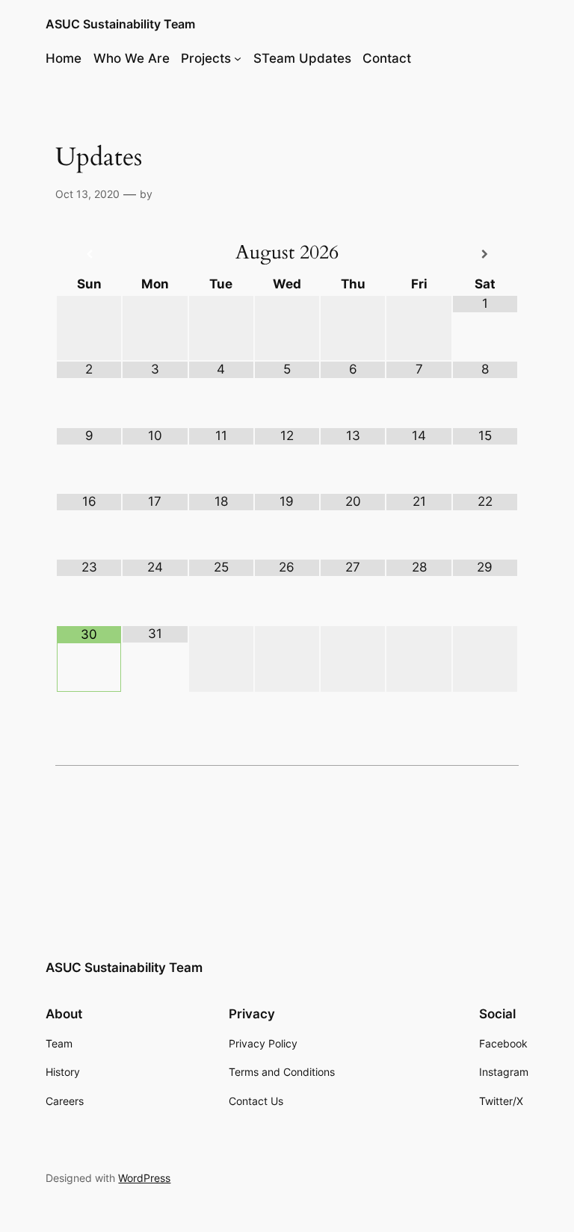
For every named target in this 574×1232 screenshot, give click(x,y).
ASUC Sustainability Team (120, 23)
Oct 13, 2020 (87, 194)
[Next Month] (485, 254)
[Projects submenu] (237, 58)
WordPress (144, 1177)
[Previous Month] (89, 254)
